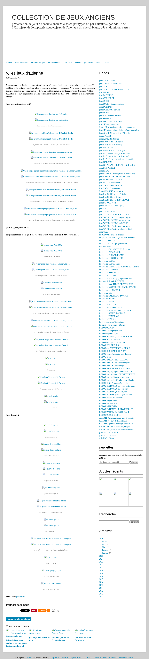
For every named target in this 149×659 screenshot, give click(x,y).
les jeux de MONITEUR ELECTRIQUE (116, 284)
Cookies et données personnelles (105, 657)
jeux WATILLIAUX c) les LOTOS (113, 223)
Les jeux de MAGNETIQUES (111, 281)
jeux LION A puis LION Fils (111, 141)
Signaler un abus (77, 657)
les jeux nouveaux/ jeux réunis (111, 321)
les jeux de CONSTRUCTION (111, 258)
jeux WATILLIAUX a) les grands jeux (115, 217)
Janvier (105, 553)
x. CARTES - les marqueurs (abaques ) (115, 426)
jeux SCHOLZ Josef (107, 202)
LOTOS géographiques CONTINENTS (115, 371)
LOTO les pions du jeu (108, 333)
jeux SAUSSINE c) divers (110, 196)
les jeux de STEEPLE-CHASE (112, 313)
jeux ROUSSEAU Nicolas (109, 182)
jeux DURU (104, 112)
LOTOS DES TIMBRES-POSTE (113, 351)
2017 (101, 579)
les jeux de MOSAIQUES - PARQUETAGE (117, 287)
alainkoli (29, 657)
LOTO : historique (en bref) (111, 330)
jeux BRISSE (104, 92)
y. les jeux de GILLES (108, 432)
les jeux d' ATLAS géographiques (113, 243)
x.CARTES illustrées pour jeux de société (116, 417)
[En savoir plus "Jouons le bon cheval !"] (106, 499)
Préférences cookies (126, 657)
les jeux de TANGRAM (109, 316)
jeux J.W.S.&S (105, 135)
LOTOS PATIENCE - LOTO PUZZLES (116, 409)
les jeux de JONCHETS (109, 272)
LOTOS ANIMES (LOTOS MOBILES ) (116, 336)
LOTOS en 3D (105, 356)
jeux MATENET (106, 147)
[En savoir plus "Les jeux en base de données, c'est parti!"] (121, 499)
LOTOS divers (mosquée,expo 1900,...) (115, 353)
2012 (101, 593)
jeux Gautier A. (105, 118)
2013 (101, 590)
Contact (106, 62)
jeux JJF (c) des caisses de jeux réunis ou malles (119, 130)
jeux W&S (103, 231)
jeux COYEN (104, 101)
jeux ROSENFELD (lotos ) (110, 179)
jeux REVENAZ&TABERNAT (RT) (114, 176)
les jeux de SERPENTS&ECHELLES (115, 310)
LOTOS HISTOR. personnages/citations (115, 394)
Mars (104, 547)
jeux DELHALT (106, 106)
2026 (101, 538)
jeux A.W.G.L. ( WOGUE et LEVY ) (114, 89)
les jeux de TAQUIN (107, 319)
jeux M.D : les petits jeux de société (114, 156)
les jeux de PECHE (107, 298)
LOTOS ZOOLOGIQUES (110, 415)
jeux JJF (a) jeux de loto (109, 124)
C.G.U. (88, 657)
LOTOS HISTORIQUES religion (113, 391)
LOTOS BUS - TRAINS (109, 339)
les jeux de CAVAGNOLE (109, 252)
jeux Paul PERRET (107, 167)
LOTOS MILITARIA (108, 403)
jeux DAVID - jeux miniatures (111, 103)
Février (105, 550)
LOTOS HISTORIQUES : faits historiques (117, 385)
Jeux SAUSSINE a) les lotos (111, 191)
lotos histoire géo (38, 62)
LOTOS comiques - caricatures (112, 342)
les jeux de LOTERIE (108, 275)
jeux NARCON (105, 162)
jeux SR (102, 208)
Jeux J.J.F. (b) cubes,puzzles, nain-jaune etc (117, 127)
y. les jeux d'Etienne (107, 435)
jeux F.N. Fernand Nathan (110, 115)
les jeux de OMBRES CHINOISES (113, 295)
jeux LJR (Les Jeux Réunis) (110, 144)
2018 (101, 576)
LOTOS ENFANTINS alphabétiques (114, 362)
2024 (101, 558)
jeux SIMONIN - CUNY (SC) (111, 205)
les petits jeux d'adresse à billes (112, 324)
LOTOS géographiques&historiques (114, 377)
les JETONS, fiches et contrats (111, 234)
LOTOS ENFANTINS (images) (112, 365)
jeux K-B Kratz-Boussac (109, 138)
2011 (101, 596)
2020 (101, 570)
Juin (103, 544)
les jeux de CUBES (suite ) (110, 263)
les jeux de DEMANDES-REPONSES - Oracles (119, 266)
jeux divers (88, 62)
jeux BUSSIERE (106, 95)
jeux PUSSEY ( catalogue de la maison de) (117, 173)
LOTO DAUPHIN (106, 327)
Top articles (55, 657)
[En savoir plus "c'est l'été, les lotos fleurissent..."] (121, 484)
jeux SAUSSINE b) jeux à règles (112, 194)
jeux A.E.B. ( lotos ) (107, 80)
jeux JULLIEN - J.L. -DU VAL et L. (114, 133)
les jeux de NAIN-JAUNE (109, 290)
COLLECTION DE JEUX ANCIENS (63, 17)
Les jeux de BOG (106, 246)
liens (98, 62)
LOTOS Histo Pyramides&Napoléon (114, 383)
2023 (101, 561)
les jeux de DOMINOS (108, 269)
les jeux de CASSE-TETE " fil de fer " (115, 249)
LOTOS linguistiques (108, 400)
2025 (101, 555)
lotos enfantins (54, 62)
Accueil (9, 62)
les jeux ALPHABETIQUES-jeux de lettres (117, 237)
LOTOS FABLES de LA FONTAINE (115, 368)
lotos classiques (21, 62)
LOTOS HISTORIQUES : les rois (113, 388)
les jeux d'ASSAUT (107, 240)
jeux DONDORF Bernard (109, 109)
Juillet (104, 541)
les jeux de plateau (106, 301)
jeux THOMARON (107, 211)
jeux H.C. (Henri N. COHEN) (111, 121)
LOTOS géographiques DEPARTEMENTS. (117, 374)
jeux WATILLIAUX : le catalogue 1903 (115, 228)
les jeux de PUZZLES (108, 304)
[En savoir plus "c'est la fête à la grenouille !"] (135, 484)
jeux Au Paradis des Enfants (110, 83)
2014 (101, 587)
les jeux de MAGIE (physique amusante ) (116, 278)
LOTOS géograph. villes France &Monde (116, 380)
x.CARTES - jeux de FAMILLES (113, 420)
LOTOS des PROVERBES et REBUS (114, 348)
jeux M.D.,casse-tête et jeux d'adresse (114, 153)
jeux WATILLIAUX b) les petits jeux (114, 220)
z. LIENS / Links (106, 438)
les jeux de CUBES (107, 260)
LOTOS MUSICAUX (108, 406)
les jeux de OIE (105, 292)
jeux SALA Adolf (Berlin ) (110, 185)
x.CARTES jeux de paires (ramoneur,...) (116, 423)
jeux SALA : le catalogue (109, 188)
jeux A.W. (103, 86)
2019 (101, 573)
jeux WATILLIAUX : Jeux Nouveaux (114, 226)
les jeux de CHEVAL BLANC (111, 255)
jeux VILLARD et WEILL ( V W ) (114, 214)
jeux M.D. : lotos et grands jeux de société (116, 159)
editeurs (78, 62)
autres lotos (67, 62)
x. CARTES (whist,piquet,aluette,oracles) (116, 429)
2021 (101, 567)
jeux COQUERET (106, 98)
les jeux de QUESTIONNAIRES (112, 307)
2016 (101, 582)
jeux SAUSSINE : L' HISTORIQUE (114, 199)
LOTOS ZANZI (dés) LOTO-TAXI (114, 412)
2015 (101, 585)
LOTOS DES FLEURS (109, 345)
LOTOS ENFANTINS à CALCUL (113, 359)
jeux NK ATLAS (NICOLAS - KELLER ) (117, 165)
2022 (101, 564)
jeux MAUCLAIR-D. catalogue (112, 150)
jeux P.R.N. (104, 170)
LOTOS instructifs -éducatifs (111, 397)
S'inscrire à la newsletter (19, 619)
